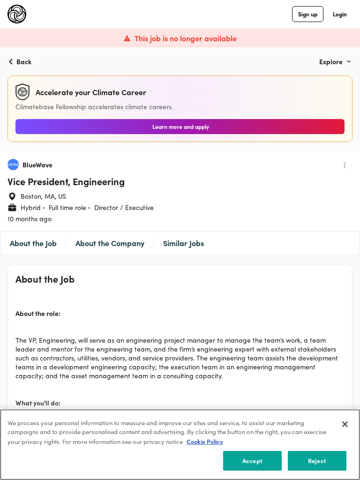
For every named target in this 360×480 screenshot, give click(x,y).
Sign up (307, 14)
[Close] (345, 424)
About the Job (33, 243)
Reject (317, 460)
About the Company (109, 243)
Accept (252, 460)
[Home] (17, 14)
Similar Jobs (183, 243)
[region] (180, 444)
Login (340, 14)
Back (23, 61)
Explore (331, 61)
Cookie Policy (205, 441)
